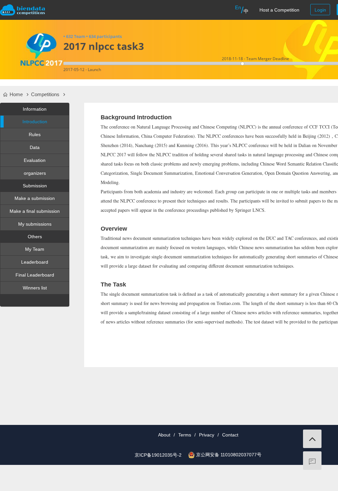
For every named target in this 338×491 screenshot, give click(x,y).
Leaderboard (34, 262)
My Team (34, 249)
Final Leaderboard (35, 275)
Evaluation (35, 160)
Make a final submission (35, 211)
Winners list (35, 287)
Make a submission (35, 198)
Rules (35, 134)
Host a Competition (279, 10)
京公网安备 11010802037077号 (228, 454)
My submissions (34, 224)
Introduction (34, 121)
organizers (35, 173)
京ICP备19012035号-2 (158, 455)
